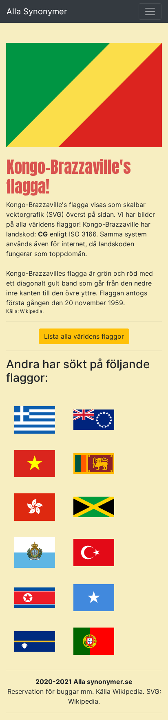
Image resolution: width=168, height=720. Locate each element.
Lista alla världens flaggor (84, 336)
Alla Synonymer (37, 11)
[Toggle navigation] (150, 11)
